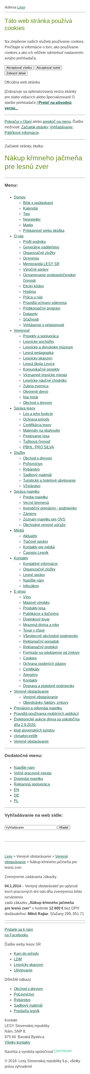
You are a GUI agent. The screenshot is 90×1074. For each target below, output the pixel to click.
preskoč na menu (57, 122)
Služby (19, 453)
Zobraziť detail (16, 73)
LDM (18, 959)
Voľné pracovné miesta (32, 773)
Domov (20, 197)
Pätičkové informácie (22, 133)
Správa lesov (24, 408)
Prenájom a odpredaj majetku (38, 708)
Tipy (26, 214)
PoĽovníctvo (24, 994)
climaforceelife (26, 736)
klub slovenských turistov (34, 730)
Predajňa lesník (26, 1011)
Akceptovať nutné (48, 67)
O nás (19, 236)
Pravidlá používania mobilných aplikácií (46, 714)
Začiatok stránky (34, 127)
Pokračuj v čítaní (18, 122)
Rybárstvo (22, 1000)
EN (16, 790)
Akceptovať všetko (19, 67)
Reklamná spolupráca (32, 784)
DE (16, 795)
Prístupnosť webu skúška (43, 231)
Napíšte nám (24, 768)
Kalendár (30, 208)
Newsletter (32, 219)
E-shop (20, 591)
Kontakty (21, 558)
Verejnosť (22, 330)
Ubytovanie (23, 970)
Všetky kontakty (17, 1042)
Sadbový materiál (28, 1005)
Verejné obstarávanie (31, 691)
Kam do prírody (26, 954)
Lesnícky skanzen (28, 965)
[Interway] (63, 1052)
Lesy (21, 7)
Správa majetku (26, 492)
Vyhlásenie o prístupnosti (43, 325)
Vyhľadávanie (61, 127)
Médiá (19, 530)
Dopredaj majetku (28, 779)
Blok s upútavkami (38, 203)
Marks (28, 225)
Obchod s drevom (37, 403)
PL (16, 801)
